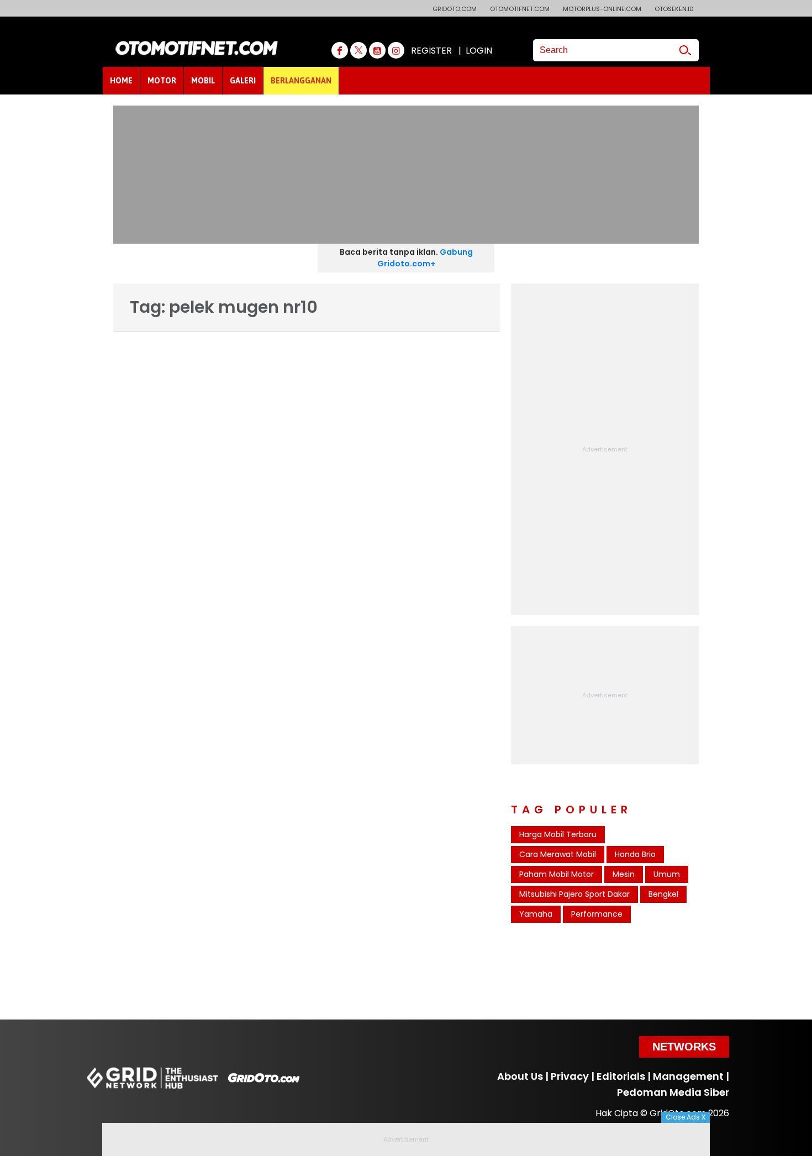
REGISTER (431, 50)
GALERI (243, 80)
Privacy (570, 1076)
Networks (684, 1047)
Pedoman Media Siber (673, 1092)
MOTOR (161, 80)
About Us (520, 1076)
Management (688, 1076)
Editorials (621, 1076)
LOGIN (479, 50)
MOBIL (203, 80)
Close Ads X (685, 1117)
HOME (121, 80)
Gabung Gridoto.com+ (425, 257)
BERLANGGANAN (301, 80)
